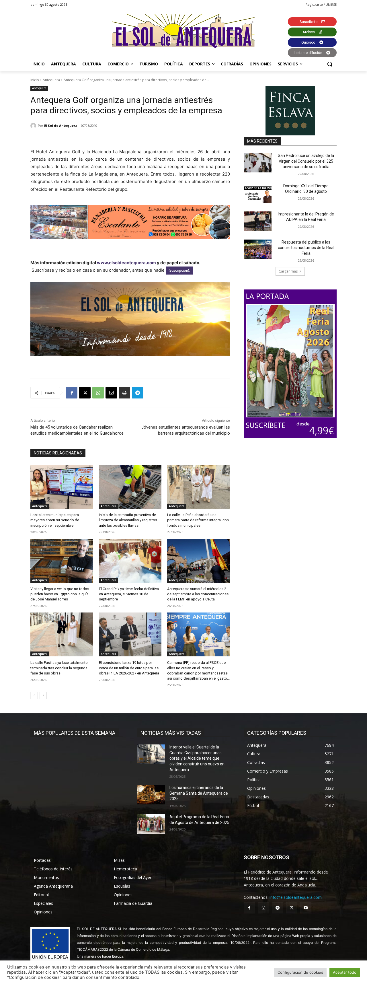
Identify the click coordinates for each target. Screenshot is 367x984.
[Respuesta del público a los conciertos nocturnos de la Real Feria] (258, 249)
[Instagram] (263, 907)
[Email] (111, 392)
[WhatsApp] (98, 392)
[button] (330, 64)
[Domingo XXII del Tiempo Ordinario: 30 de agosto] (258, 193)
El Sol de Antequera (60, 125)
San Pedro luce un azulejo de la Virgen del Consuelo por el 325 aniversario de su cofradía (306, 161)
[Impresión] (124, 392)
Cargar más (288, 271)
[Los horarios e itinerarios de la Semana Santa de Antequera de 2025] (151, 794)
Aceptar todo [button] (344, 972)
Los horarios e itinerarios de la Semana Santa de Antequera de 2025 (198, 793)
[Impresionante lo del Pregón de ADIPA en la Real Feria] (258, 221)
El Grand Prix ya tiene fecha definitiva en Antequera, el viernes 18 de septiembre (129, 594)
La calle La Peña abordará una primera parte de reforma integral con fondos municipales (198, 520)
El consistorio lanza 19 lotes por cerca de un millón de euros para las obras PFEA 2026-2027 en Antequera (129, 667)
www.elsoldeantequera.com (126, 262)
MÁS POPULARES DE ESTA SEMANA (74, 733)
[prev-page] (34, 695)
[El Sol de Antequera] (34, 126)
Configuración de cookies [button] (300, 972)
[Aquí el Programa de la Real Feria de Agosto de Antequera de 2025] (151, 824)
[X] (85, 392)
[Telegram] (137, 392)
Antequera (51, 79)
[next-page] (43, 695)
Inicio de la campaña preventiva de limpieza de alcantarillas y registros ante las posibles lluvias (128, 520)
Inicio (34, 79)
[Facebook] (71, 392)
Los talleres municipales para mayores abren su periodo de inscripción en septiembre (54, 520)
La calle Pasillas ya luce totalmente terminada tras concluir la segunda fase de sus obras (58, 667)
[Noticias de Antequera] (183, 31)
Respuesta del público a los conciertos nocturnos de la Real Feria (306, 248)
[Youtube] (305, 907)
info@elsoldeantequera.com (296, 897)
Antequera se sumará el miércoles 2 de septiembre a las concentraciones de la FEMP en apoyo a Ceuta (198, 594)
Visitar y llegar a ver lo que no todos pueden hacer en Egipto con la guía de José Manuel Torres (59, 594)
